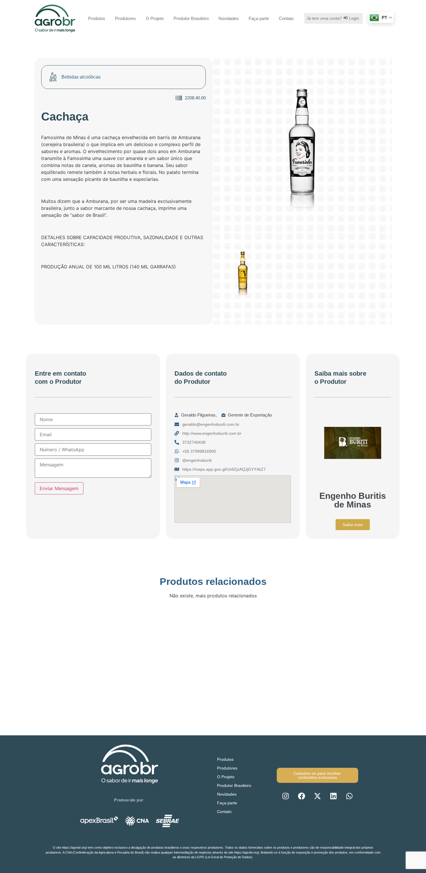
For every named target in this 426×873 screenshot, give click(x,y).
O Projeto (155, 18)
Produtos (96, 18)
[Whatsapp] (349, 796)
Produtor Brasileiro (191, 18)
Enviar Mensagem (59, 488)
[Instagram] (285, 796)
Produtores (125, 18)
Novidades (229, 18)
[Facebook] (301, 796)
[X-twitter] (317, 796)
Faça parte (259, 18)
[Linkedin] (333, 796)
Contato (286, 18)
